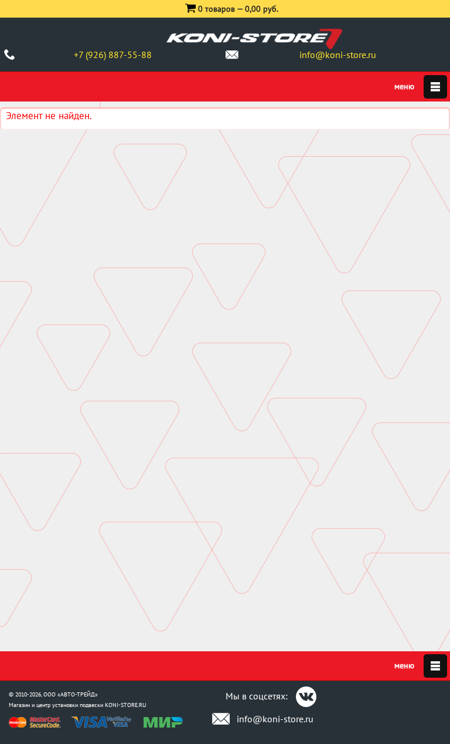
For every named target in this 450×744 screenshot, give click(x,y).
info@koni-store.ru (337, 54)
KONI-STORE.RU (125, 705)
